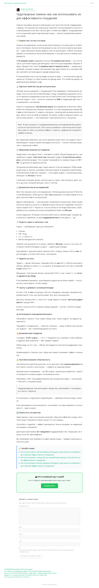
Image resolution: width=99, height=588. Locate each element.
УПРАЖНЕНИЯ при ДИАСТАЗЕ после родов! (18, 569)
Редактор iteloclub (27, 9)
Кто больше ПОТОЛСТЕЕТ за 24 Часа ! (16, 577)
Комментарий (24, 506)
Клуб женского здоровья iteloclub (15, 3)
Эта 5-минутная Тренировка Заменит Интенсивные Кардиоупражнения (27, 571)
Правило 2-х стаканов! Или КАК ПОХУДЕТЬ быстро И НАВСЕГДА (25, 575)
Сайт (20, 541)
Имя (21, 527)
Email (21, 534)
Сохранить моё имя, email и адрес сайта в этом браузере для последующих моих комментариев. (46, 551)
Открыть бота (49, 486)
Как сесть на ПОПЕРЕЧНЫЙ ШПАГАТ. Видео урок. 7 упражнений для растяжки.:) (30, 573)
